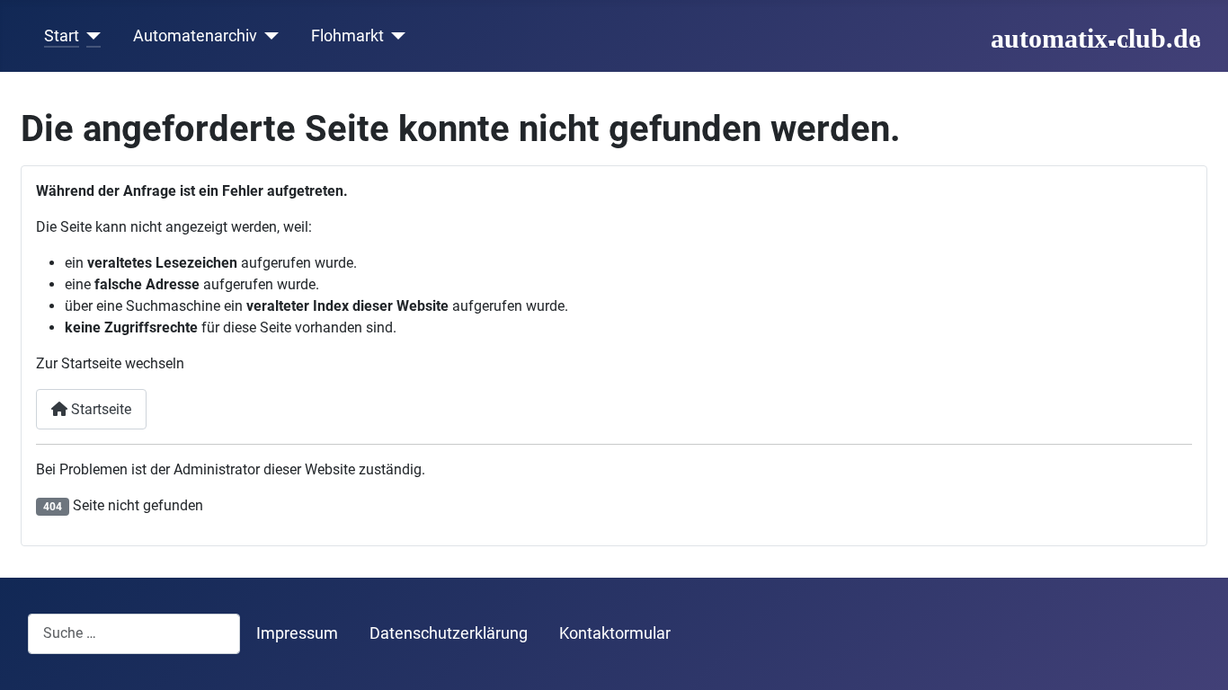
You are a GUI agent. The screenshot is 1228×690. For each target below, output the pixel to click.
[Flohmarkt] (395, 36)
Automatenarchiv (195, 36)
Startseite (99, 409)
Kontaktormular (615, 633)
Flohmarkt (347, 36)
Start (61, 36)
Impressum (297, 633)
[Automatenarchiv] (268, 36)
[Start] (90, 36)
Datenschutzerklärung (448, 633)
